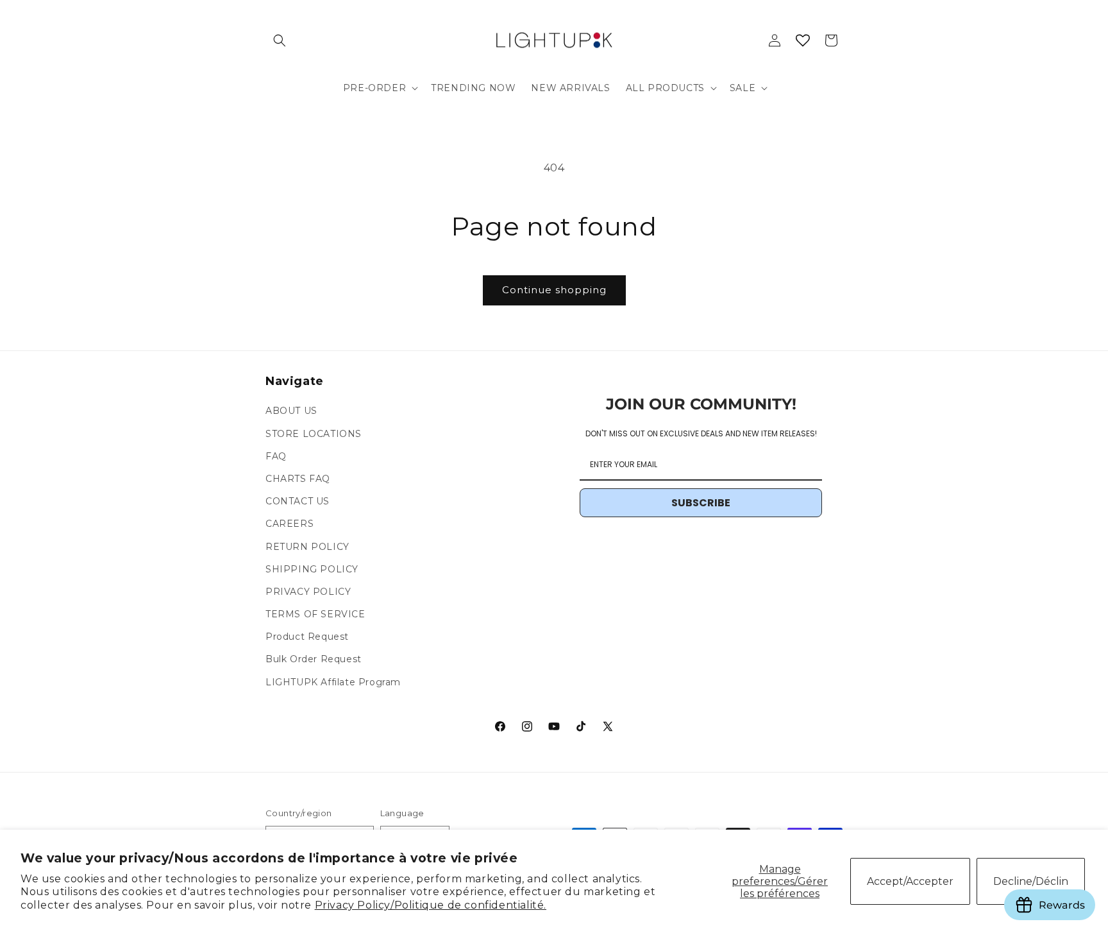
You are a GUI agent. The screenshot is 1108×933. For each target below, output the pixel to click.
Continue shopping (554, 290)
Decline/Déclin (1030, 881)
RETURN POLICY (307, 546)
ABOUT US (291, 411)
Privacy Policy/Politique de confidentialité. (430, 905)
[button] (279, 40)
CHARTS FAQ (297, 478)
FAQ (276, 456)
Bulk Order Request (313, 659)
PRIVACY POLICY (308, 591)
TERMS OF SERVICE (315, 615)
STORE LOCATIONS (313, 434)
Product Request (307, 637)
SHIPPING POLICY (311, 569)
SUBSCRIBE (700, 503)
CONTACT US (297, 502)
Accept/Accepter (910, 881)
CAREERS (289, 524)
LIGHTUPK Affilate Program (333, 682)
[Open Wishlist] (803, 40)
